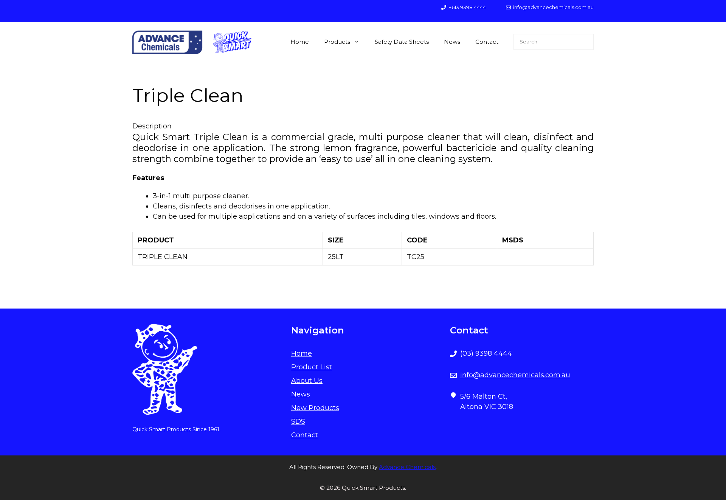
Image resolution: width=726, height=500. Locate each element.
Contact (486, 41)
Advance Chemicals (407, 467)
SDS (298, 421)
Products (337, 41)
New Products (315, 408)
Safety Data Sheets (402, 41)
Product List (311, 367)
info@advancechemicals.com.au (515, 375)
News (452, 41)
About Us (307, 381)
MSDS (512, 240)
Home (299, 41)
